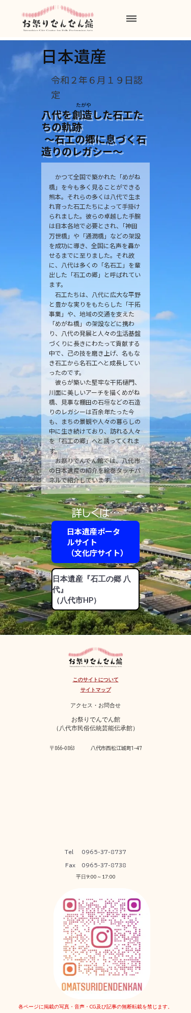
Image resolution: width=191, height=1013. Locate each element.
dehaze (131, 19)
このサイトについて (96, 679)
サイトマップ (95, 689)
